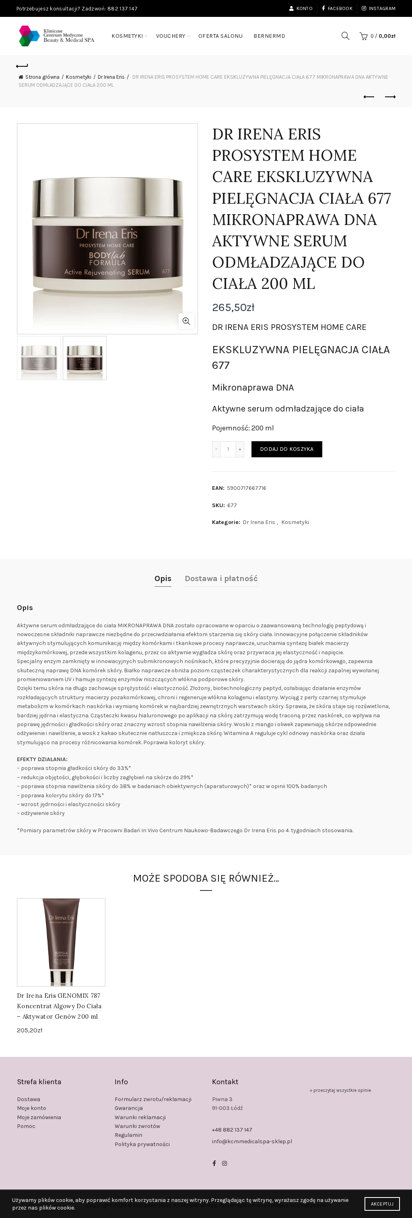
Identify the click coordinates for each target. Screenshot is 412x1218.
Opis (162, 578)
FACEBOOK (340, 8)
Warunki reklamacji (140, 1117)
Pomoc (26, 1126)
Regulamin (128, 1135)
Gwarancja (129, 1108)
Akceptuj (382, 1204)
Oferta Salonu (220, 36)
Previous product (369, 97)
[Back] (22, 65)
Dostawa (28, 1099)
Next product (389, 97)
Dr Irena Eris (111, 77)
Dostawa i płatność (221, 578)
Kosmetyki (127, 36)
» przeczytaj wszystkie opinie (340, 1090)
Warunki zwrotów (137, 1126)
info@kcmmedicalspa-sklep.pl (252, 1141)
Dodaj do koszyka (287, 449)
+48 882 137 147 (232, 1129)
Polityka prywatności (142, 1144)
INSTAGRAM (382, 8)
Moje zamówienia (39, 1117)
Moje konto (31, 1108)
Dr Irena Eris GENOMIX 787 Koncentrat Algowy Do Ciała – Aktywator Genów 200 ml (59, 1006)
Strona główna (42, 77)
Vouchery (170, 36)
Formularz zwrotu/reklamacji (153, 1099)
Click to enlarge (186, 321)
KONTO (305, 8)
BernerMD (269, 36)
